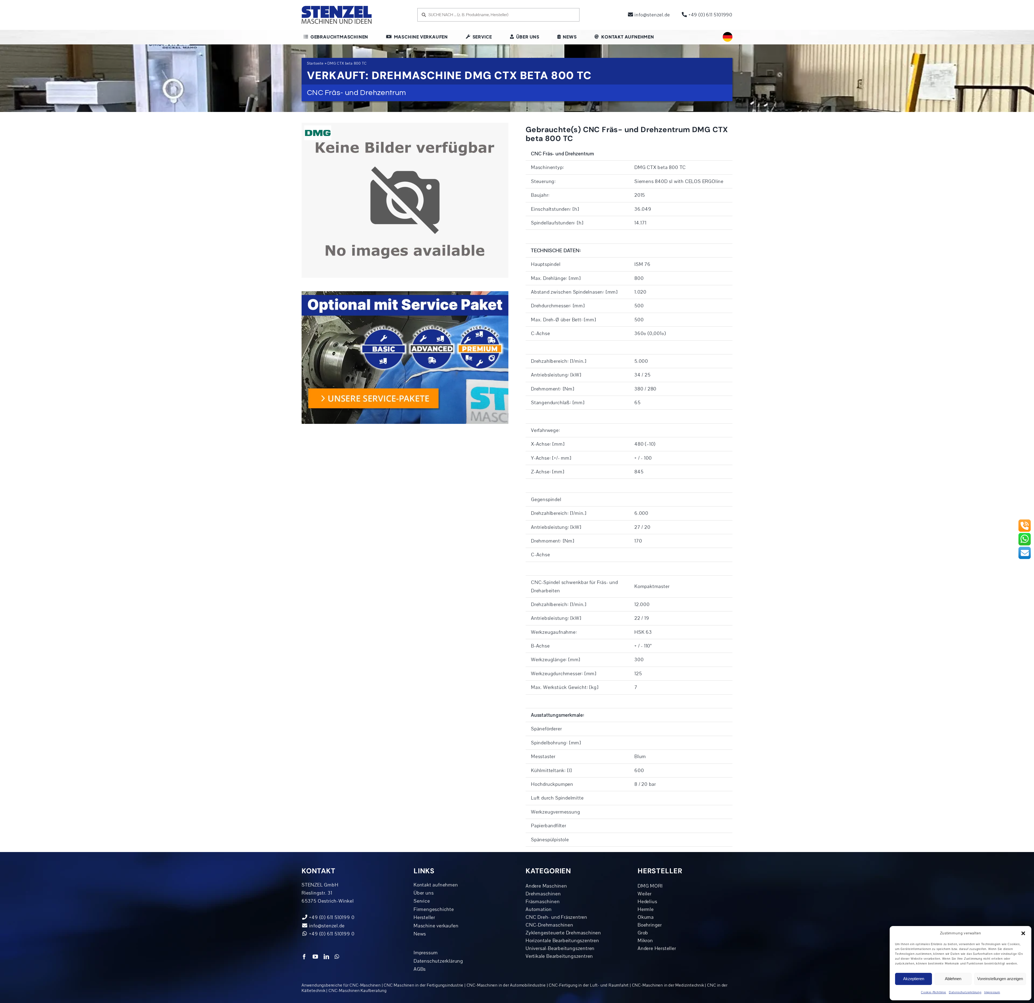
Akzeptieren (913, 978)
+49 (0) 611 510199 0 (331, 934)
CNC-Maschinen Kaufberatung (358, 990)
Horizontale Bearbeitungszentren (562, 940)
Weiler (645, 894)
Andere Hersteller (657, 948)
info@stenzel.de (651, 15)
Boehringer (650, 925)
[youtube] (315, 956)
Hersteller (424, 917)
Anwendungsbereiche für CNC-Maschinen (341, 985)
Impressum (992, 992)
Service (422, 901)
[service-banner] (405, 293)
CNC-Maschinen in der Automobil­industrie (506, 985)
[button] (1023, 933)
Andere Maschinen (546, 886)
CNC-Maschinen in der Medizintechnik (668, 985)
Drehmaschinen (543, 894)
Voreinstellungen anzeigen (1000, 978)
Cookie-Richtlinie (933, 992)
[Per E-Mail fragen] (1024, 548)
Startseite (315, 63)
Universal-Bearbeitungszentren (560, 948)
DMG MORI (650, 886)
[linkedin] (326, 956)
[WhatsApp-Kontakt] (1024, 535)
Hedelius (647, 901)
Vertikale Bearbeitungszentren (559, 956)
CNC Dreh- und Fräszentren (556, 917)
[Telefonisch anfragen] (1024, 521)
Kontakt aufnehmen (436, 885)
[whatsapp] (336, 956)
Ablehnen (953, 978)
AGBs (420, 969)
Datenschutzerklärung (965, 992)
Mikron (645, 940)
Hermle (646, 909)
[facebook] (304, 956)
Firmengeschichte (434, 909)
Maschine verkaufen (436, 926)
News (420, 934)
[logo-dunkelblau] (337, 8)
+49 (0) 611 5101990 (709, 15)
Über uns (424, 893)
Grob (643, 933)
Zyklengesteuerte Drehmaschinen (563, 933)
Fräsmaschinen (543, 901)
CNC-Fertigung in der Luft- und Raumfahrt (589, 985)
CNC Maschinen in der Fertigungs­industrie (423, 985)
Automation (539, 909)
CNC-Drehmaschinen (549, 925)
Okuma (646, 917)
